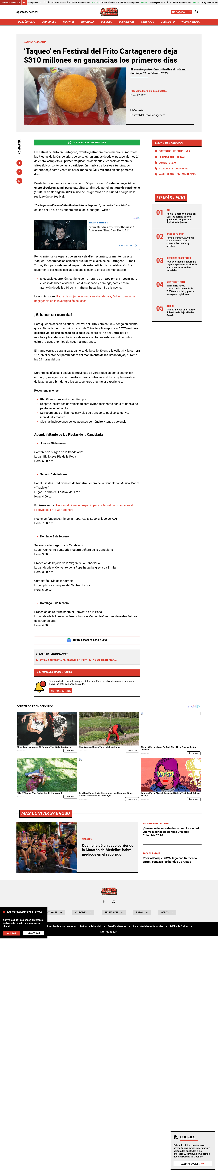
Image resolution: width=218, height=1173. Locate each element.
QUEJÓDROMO (26, 21)
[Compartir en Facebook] (19, 163)
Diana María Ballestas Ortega (151, 91)
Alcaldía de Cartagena (173, 168)
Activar (11, 933)
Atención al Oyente (117, 926)
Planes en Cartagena (105, 660)
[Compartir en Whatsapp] (19, 181)
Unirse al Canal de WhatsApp (89, 142)
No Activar (34, 933)
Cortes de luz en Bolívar (174, 151)
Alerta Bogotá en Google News (90, 640)
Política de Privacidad (90, 926)
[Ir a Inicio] (109, 12)
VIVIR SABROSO (190, 21)
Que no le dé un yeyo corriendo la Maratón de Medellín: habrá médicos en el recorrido (107, 849)
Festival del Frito (77, 660)
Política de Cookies (192, 1156)
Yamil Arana (167, 174)
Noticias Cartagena (50, 660)
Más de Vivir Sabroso (45, 813)
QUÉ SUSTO (168, 21)
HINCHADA (87, 21)
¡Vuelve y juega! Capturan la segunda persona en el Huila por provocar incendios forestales (182, 266)
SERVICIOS (147, 21)
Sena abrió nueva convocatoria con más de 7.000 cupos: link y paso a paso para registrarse (180, 290)
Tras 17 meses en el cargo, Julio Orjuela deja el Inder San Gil (181, 312)
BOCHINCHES (127, 21)
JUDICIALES (49, 21)
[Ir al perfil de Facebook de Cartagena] (104, 901)
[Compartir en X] (19, 172)
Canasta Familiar (10, 2)
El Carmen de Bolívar (172, 157)
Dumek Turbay (167, 162)
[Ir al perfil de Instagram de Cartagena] (113, 901)
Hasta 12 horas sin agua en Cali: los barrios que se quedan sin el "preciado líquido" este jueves (181, 218)
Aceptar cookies (190, 1163)
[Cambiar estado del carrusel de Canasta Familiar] (24, 2)
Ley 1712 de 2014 (108, 932)
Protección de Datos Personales (148, 926)
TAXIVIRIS (69, 21)
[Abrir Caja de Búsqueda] (197, 12)
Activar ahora (61, 691)
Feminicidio (189, 174)
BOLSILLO (106, 21)
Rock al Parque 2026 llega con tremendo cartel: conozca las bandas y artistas (180, 242)
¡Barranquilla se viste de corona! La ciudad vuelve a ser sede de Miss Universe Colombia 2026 (171, 831)
